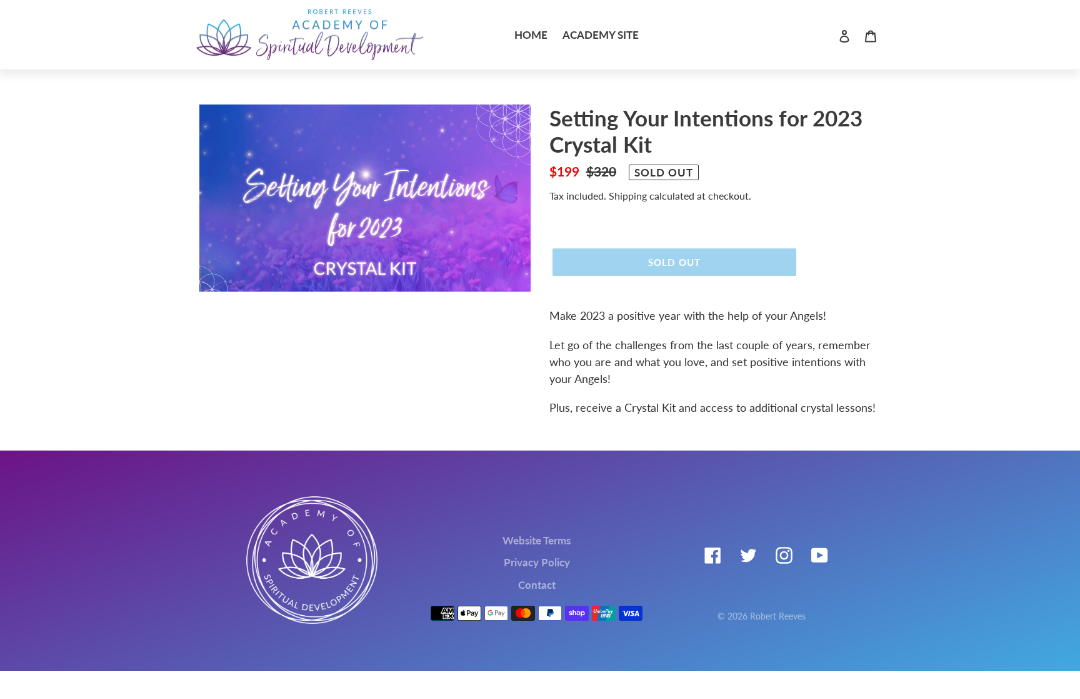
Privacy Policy (537, 562)
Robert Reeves (778, 616)
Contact (537, 584)
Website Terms (536, 540)
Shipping (628, 196)
